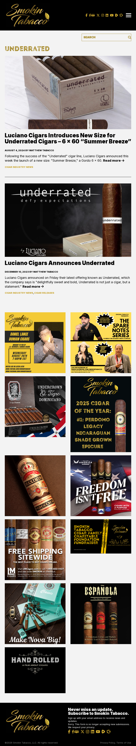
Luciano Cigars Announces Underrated (60, 262)
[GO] (129, 37)
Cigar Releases (44, 293)
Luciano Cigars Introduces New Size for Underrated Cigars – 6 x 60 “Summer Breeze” (68, 138)
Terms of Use (123, 742)
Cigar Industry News (19, 167)
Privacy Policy (107, 742)
